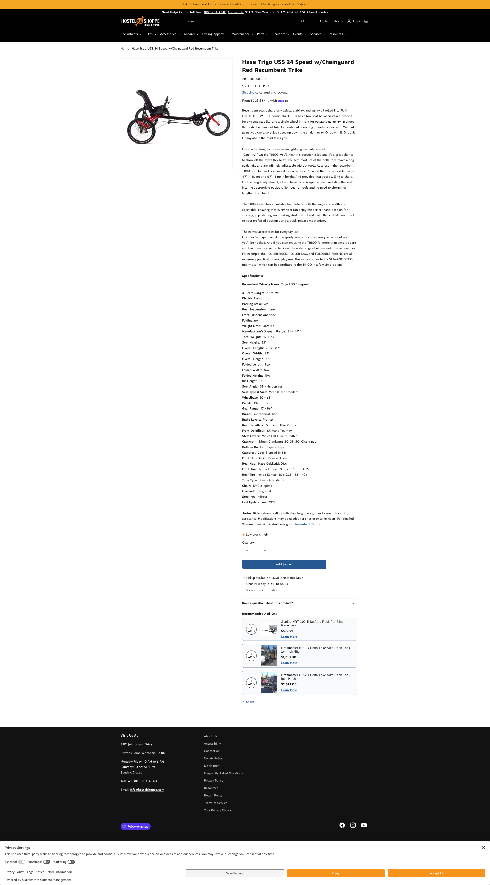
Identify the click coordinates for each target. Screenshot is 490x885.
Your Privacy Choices (218, 810)
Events (298, 34)
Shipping (248, 92)
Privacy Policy (213, 780)
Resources (336, 34)
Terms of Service (215, 803)
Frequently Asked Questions (223, 773)
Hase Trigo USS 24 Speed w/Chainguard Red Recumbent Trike (175, 48)
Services (315, 34)
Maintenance (241, 34)
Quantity (248, 542)
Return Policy (213, 795)
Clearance (278, 34)
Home (125, 48)
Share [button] (250, 701)
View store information (262, 590)
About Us (210, 736)
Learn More (289, 636)
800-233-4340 (215, 12)
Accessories (168, 34)
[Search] (303, 21)
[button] (130, 36)
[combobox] (245, 21)
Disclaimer (211, 766)
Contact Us (236, 12)
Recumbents (129, 34)
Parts (260, 34)
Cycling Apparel (213, 34)
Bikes (149, 34)
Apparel (189, 34)
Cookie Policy (213, 758)
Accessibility (212, 743)
